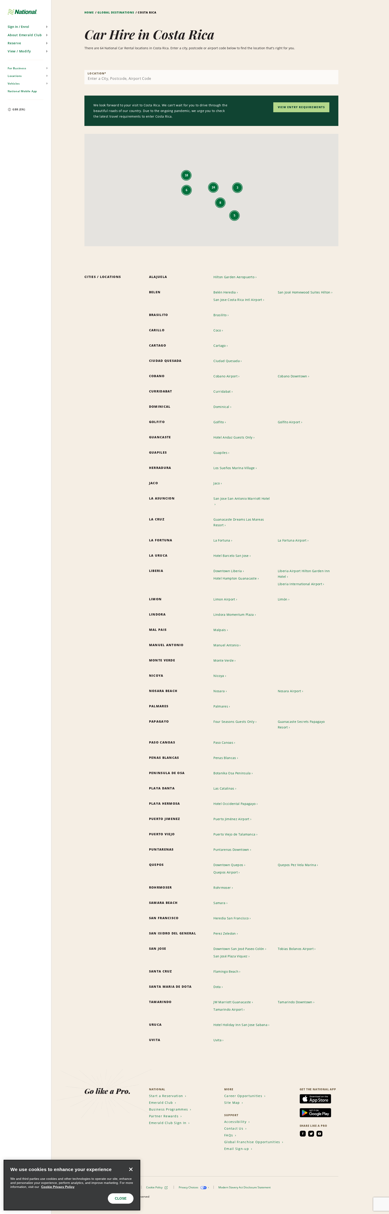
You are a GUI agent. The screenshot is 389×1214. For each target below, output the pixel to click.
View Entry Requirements (301, 107)
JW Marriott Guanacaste (232, 1002)
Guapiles (220, 452)
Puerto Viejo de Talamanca (234, 834)
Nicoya (218, 676)
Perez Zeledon (224, 933)
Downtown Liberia (227, 571)
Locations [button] (15, 76)
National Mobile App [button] (22, 91)
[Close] (130, 1169)
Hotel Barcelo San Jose (231, 555)
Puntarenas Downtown (231, 849)
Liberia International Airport (300, 584)
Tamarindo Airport (227, 1009)
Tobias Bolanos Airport (296, 949)
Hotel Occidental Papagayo (234, 804)
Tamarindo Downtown (295, 1002)
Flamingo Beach (225, 971)
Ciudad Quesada (226, 361)
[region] (72, 1185)
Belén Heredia (224, 292)
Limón (282, 599)
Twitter (311, 1134)
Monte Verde (223, 660)
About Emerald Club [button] (25, 35)
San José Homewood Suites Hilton (304, 292)
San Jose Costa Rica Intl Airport (237, 300)
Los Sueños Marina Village (234, 468)
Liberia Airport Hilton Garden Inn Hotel (304, 574)
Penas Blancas (224, 758)
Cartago (219, 345)
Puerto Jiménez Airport (231, 819)
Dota (217, 987)
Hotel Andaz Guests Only (232, 437)
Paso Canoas (223, 742)
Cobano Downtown (292, 376)
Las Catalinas (223, 788)
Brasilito (219, 315)
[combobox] (211, 77)
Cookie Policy (154, 1187)
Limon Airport (224, 599)
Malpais (219, 630)
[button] (25, 26)
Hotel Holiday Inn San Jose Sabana (240, 1025)
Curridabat (222, 391)
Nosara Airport (289, 691)
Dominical (221, 407)
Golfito (218, 422)
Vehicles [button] (14, 83)
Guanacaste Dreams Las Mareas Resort (238, 522)
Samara (219, 903)
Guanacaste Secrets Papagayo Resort (301, 724)
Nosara (219, 691)
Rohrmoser (222, 887)
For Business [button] (17, 68)
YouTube (319, 1134)
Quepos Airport (225, 872)
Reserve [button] (14, 43)
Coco (217, 330)
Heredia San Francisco (231, 918)
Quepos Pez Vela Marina (297, 865)
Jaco (216, 483)
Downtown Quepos (228, 865)
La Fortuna (221, 540)
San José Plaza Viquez (230, 956)
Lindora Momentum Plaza (233, 614)
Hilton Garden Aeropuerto (233, 277)
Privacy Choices (189, 1187)
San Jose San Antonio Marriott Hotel (241, 498)
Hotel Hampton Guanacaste (235, 578)
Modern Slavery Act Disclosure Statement (244, 1187)
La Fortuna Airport (292, 540)
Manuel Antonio (225, 645)
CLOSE (121, 1198)
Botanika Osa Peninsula (232, 773)
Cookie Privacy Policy (58, 1187)
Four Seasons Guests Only (233, 721)
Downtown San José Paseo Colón (238, 949)
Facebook (303, 1134)
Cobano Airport (225, 376)
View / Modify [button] (19, 51)
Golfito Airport (289, 422)
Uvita (217, 1040)
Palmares (220, 706)
